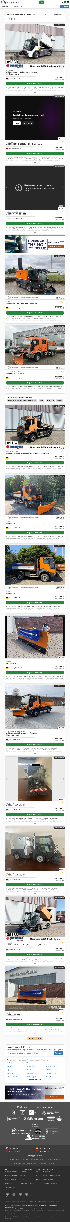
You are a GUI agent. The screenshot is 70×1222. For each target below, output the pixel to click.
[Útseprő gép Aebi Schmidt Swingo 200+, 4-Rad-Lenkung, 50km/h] (35, 919)
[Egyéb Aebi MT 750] (35, 497)
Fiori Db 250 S (30, 1066)
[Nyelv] (65, 2)
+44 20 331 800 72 (14, 1148)
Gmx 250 (29, 1070)
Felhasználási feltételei (53, 1217)
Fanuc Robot (52, 1163)
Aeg (8, 1070)
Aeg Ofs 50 (10, 1073)
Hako (41, 400)
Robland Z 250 (50, 1066)
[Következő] (63, 46)
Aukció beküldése (56, 246)
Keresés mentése (35, 1038)
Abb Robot (57, 1159)
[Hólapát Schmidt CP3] (35, 637)
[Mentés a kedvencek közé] (62, 70)
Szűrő (47, 14)
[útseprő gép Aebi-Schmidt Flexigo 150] (35, 779)
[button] (68, 2)
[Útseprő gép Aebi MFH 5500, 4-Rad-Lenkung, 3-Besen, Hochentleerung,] (35, 46)
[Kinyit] (35, 92)
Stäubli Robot (42, 1163)
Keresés (65, 6)
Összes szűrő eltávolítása (23, 19)
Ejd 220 (28, 1063)
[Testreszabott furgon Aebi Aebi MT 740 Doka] (35, 347)
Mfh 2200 (49, 1063)
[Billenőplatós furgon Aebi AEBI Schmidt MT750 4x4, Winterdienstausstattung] (35, 427)
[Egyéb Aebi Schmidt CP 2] (35, 989)
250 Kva (9, 1063)
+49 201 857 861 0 (44, 1148)
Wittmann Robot (14, 1159)
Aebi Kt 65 (10, 1066)
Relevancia (58, 14)
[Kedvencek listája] (63, 2)
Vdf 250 (48, 1077)
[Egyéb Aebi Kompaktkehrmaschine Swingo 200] (35, 277)
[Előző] (7, 46)
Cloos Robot (25, 1159)
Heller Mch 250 (31, 1073)
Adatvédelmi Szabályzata (36, 1217)
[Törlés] (58, 6)
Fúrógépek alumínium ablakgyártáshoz (25, 1163)
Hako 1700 (50, 400)
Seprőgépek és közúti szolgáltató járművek (22, 400)
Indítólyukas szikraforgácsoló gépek (41, 1159)
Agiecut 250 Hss (12, 1077)
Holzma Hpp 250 (31, 1077)
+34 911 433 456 (44, 1151)
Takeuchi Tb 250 (51, 1073)
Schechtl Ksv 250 (51, 1070)
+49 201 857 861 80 (15, 1151)
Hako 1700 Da (61, 400)
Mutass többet (36, 1080)
